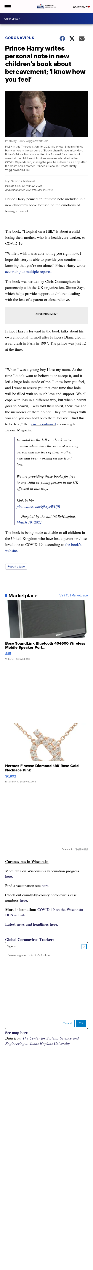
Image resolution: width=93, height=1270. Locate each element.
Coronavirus (19, 38)
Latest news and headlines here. (31, 924)
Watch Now (80, 6)
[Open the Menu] (7, 6)
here (23, 900)
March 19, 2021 (29, 522)
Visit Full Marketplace (73, 595)
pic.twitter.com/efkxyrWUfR (38, 506)
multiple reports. (39, 271)
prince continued (43, 423)
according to (15, 271)
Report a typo (16, 566)
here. (9, 876)
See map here (16, 1032)
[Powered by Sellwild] (81, 849)
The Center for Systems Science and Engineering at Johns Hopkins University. (42, 1040)
